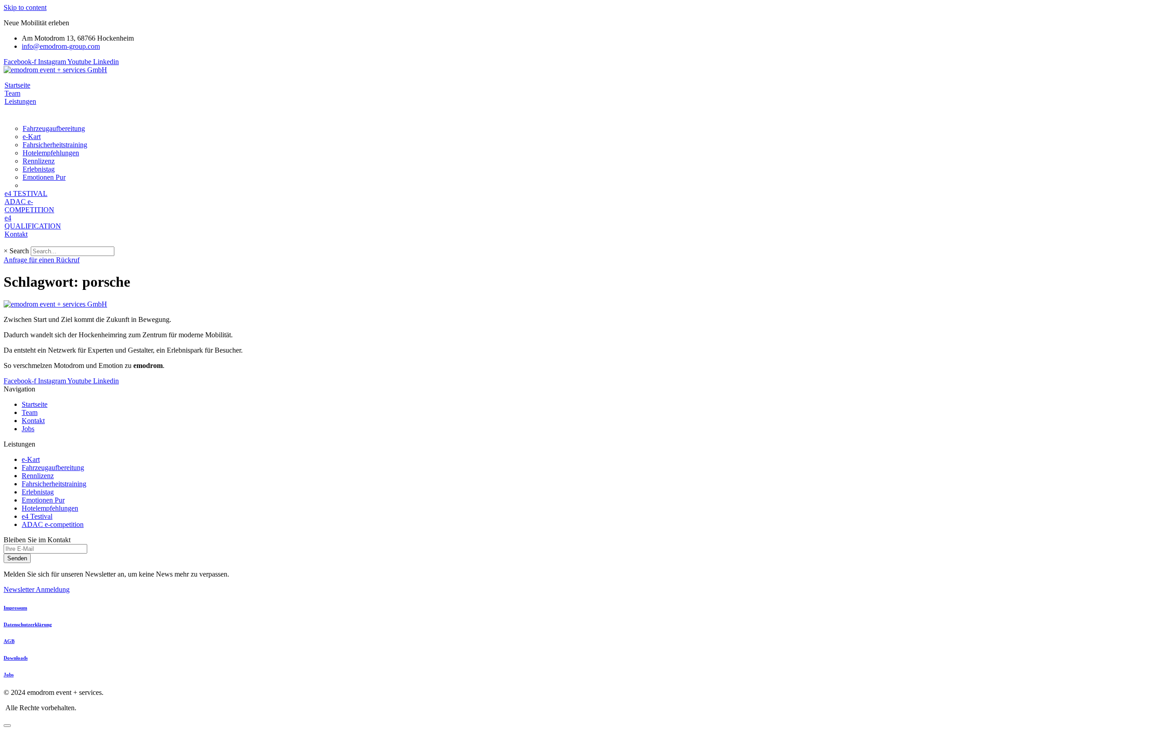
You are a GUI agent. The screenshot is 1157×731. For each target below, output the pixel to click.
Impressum (15, 607)
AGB (9, 641)
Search (19, 251)
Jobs (9, 674)
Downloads (16, 658)
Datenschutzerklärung (28, 624)
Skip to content (25, 7)
